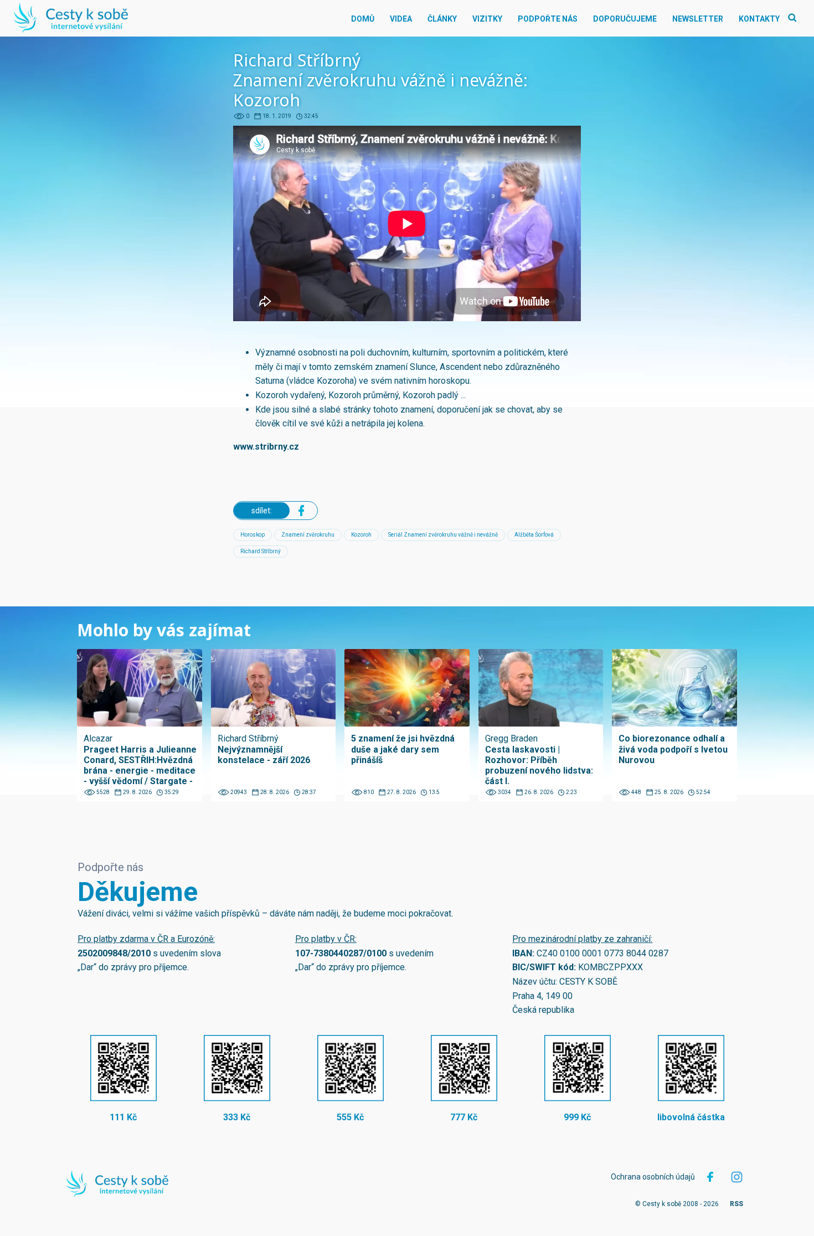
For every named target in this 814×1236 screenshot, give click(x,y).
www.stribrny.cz (266, 446)
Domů (362, 18)
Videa (401, 18)
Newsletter (697, 18)
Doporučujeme (625, 18)
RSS (736, 1204)
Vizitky (487, 18)
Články (442, 18)
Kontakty (759, 18)
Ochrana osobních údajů (653, 1176)
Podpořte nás (548, 18)
